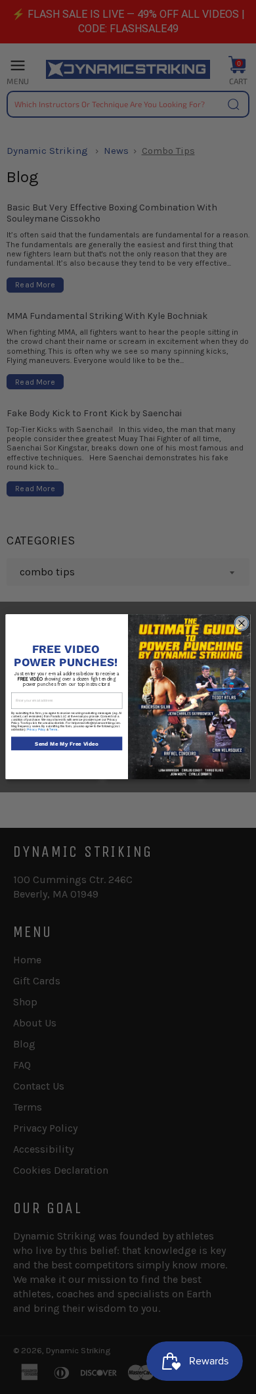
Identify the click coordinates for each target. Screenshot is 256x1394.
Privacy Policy (36, 729)
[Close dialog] (242, 624)
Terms (53, 729)
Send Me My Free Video (66, 743)
